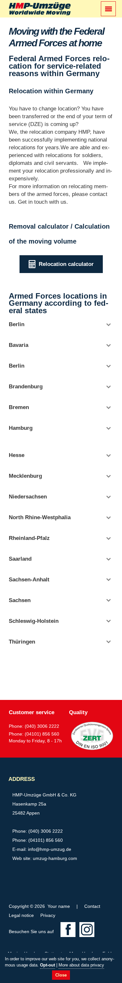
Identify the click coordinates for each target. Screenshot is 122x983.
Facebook (68, 929)
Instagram (86, 929)
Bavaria (18, 345)
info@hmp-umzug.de (49, 849)
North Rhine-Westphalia (40, 517)
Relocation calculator (66, 264)
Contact (92, 906)
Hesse (16, 455)
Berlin (16, 324)
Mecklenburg (25, 476)
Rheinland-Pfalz (29, 538)
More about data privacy (81, 965)
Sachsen (20, 600)
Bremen (19, 407)
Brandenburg (26, 386)
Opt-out (47, 965)
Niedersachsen (28, 497)
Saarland (20, 559)
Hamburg (21, 428)
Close (61, 975)
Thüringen (22, 642)
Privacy (47, 915)
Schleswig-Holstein (34, 621)
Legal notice (21, 915)
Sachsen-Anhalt (29, 580)
